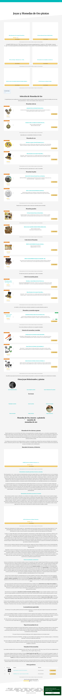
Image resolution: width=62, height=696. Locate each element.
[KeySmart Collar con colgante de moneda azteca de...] (8, 125)
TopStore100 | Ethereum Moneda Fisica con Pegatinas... (35, 176)
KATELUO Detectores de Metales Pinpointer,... (31, 519)
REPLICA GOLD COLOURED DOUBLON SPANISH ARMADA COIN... (35, 226)
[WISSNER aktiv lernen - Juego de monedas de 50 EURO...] (9, 674)
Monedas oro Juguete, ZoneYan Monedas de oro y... (35, 142)
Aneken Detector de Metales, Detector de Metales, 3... (35, 360)
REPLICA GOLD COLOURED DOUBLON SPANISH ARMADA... (17, 81)
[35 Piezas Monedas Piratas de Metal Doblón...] (45, 29)
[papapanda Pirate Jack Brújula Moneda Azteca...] (8, 111)
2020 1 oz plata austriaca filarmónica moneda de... (35, 190)
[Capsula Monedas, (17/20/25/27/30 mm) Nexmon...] (9, 670)
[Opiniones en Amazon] (15, 37)
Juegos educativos (49, 413)
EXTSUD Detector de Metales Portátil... (45, 81)
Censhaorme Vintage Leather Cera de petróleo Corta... (35, 314)
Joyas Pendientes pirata (12, 389)
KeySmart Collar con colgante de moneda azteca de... (35, 122)
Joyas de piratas (31, 403)
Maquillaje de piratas (12, 403)
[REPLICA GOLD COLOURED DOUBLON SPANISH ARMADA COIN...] (17, 75)
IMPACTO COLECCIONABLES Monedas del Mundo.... (35, 244)
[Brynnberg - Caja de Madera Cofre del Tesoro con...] (8, 282)
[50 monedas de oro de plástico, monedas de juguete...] (45, 53)
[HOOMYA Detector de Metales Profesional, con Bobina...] (31, 456)
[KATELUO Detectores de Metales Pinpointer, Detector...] (31, 513)
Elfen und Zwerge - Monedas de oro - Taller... (16, 59)
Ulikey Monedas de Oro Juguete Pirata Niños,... (17, 35)
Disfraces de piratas (49, 403)
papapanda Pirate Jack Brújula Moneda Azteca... (35, 108)
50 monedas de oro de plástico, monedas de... (45, 59)
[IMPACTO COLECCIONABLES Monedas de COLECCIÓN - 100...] (8, 261)
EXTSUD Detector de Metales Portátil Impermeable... (35, 334)
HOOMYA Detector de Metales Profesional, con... (31, 462)
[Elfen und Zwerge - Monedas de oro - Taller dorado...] (17, 53)
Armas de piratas (12, 413)
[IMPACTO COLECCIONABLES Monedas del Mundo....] (8, 247)
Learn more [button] (50, 690)
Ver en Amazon (17, 39)
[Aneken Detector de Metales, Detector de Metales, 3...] (8, 363)
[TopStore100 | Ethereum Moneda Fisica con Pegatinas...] (8, 179)
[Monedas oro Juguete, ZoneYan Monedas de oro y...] (8, 145)
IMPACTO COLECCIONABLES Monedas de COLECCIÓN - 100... (35, 258)
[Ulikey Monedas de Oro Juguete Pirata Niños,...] (17, 29)
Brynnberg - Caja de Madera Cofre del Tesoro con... (35, 280)
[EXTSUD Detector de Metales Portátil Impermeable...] (45, 75)
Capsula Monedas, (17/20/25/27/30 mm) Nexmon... (20, 670)
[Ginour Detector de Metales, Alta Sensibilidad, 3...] (8, 349)
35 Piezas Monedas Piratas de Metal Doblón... (45, 35)
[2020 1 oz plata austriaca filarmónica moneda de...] (8, 193)
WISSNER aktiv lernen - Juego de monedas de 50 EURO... (21, 673)
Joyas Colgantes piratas (31, 389)
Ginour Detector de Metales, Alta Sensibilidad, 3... (35, 346)
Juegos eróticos (31, 413)
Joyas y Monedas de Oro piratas (49, 389)
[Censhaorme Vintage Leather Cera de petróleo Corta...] (8, 315)
